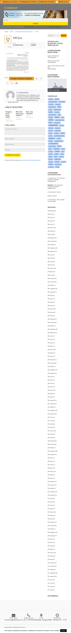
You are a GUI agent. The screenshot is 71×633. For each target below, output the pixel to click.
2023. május (50, 342)
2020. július (50, 458)
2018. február (50, 556)
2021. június (50, 420)
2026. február (50, 231)
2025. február (50, 271)
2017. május (50, 586)
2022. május (50, 383)
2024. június (50, 298)
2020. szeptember (51, 451)
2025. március (51, 268)
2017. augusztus (51, 576)
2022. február (50, 393)
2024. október (50, 285)
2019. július (50, 498)
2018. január (50, 559)
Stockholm (56, 148)
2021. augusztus (51, 414)
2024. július (50, 295)
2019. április (50, 508)
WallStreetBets (57, 109)
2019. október (50, 488)
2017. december (51, 562)
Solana (57, 117)
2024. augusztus (51, 292)
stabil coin (57, 159)
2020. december (51, 441)
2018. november (51, 525)
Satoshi (50, 153)
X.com (56, 153)
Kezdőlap (6, 31)
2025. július (50, 254)
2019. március (51, 512)
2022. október (50, 366)
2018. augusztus (51, 535)
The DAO (57, 161)
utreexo (58, 138)
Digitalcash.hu (22, 627)
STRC (62, 153)
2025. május (50, 261)
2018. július (50, 539)
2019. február (50, 515)
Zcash (57, 166)
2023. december (51, 319)
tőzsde (50, 159)
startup (50, 135)
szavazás (51, 104)
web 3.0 (50, 130)
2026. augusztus (51, 210)
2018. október (50, 529)
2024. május (50, 302)
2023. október (50, 326)
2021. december (51, 400)
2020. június (50, 461)
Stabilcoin (52, 138)
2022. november (51, 363)
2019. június (50, 502)
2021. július (50, 417)
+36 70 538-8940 (29, 620)
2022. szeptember (51, 370)
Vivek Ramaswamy (53, 101)
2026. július (50, 214)
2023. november (51, 322)
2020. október (50, 447)
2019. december (51, 481)
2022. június (50, 380)
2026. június (50, 217)
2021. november (51, 403)
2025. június (50, 258)
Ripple (62, 133)
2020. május (50, 464)
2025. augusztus (51, 251)
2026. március (51, 227)
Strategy (57, 151)
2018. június (50, 542)
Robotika (51, 127)
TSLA (63, 148)
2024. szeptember (51, 288)
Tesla (59, 146)
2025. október (50, 244)
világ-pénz (58, 104)
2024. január (50, 315)
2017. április (50, 590)
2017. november (51, 566)
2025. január (50, 275)
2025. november (51, 241)
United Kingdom (52, 114)
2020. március (51, 471)
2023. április (50, 346)
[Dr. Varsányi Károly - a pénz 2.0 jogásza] (35, 14)
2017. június (50, 583)
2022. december (51, 359)
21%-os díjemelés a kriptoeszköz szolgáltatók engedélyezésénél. (56, 179)
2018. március (51, 552)
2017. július (50, 579)
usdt (59, 114)
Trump (50, 117)
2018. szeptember (51, 532)
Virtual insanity (52, 146)
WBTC (50, 156)
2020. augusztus (51, 454)
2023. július (50, 336)
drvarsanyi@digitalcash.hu (13, 620)
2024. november (51, 282)
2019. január (50, 518)
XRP (59, 106)
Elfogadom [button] (63, 630)
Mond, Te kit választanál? (29, 112)
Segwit (50, 164)
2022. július (50, 376)
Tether (51, 119)
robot (56, 156)
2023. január (50, 356)
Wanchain (51, 166)
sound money (58, 164)
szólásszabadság (53, 143)
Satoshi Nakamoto (59, 140)
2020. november (51, 444)
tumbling (63, 161)
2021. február (50, 434)
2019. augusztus (51, 495)
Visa (63, 151)
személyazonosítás (60, 119)
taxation (50, 161)
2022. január (50, 397)
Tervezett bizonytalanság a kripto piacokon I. (24, 31)
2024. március (51, 309)
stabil (50, 148)
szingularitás (62, 101)
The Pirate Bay (52, 106)
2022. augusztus (51, 373)
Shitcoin (50, 151)
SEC (50, 122)
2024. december (51, 278)
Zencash (61, 156)
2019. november (51, 485)
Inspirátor (50, 196)
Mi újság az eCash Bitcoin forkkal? (9, 114)
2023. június (50, 339)
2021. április (50, 427)
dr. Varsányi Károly (22, 92)
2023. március (51, 349)
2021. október (50, 407)
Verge (50, 109)
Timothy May (57, 122)
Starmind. (59, 192)
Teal (62, 117)
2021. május (50, 424)
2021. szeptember (51, 410)
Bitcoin (11, 31)
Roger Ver (58, 127)
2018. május (50, 546)
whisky (50, 133)
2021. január (50, 437)
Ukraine (61, 125)
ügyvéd (27, 95)
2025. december (51, 238)
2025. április (50, 265)
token (50, 112)
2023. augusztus (51, 332)
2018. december (51, 522)
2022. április (50, 386)
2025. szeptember (51, 248)
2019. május (50, 505)
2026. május (50, 221)
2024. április (50, 305)
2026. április (50, 224)
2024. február (50, 312)
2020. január (50, 478)
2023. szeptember (51, 329)
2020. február (50, 474)
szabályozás (53, 125)
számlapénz (57, 130)
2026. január (50, 234)
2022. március (51, 390)
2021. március (51, 430)
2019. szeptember (51, 491)
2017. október (50, 569)
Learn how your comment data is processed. (31, 160)
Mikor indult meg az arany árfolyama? (19, 113)
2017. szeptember (51, 573)
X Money (56, 133)
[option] (57, 85)
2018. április (50, 549)
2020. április (50, 468)
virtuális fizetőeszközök (59, 135)
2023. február (50, 353)
